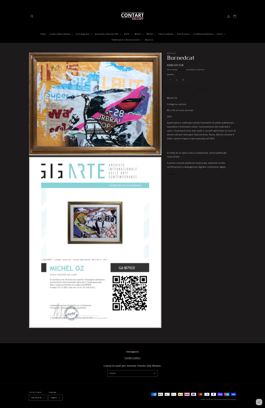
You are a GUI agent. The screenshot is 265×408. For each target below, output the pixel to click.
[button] (32, 16)
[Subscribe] (154, 373)
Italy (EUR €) (36, 398)
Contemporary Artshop (214, 399)
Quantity (170, 74)
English (54, 398)
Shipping (182, 70)
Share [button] (172, 174)
